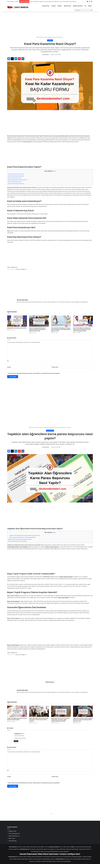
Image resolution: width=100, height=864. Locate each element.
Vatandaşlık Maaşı (12, 840)
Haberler (60, 5)
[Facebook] (8, 58)
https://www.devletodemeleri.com (52, 851)
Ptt (85, 5)
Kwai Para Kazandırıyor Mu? (14, 181)
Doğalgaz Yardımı (12, 831)
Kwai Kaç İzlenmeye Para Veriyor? (16, 183)
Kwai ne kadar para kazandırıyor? (16, 176)
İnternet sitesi (55, 367)
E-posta (9, 367)
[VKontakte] (22, 58)
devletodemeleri (45, 54)
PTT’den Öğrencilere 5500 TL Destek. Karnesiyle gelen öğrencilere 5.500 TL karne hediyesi (51, 1)
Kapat (54, 171)
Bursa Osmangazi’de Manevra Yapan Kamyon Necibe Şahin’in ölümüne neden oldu (37, 329)
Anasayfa (40, 37)
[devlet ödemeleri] (17, 7)
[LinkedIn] (15, 58)
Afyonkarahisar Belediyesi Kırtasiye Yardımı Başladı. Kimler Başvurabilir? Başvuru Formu (61, 329)
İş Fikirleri (45, 37)
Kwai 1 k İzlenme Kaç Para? (14, 177)
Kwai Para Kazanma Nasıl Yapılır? (16, 174)
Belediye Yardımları (78, 5)
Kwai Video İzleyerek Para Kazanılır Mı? (17, 179)
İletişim (90, 5)
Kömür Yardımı (11, 838)
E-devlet (53, 5)
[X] (12, 58)
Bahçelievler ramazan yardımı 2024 (16, 328)
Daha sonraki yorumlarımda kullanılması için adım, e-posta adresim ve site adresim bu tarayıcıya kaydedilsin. (34, 373)
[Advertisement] (50, 24)
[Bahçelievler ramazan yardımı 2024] (17, 321)
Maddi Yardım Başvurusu (14, 836)
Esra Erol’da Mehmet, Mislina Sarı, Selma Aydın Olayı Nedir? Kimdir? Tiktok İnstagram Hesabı (82, 329)
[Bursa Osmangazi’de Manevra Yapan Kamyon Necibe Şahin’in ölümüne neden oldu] (39, 321)
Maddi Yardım (67, 5)
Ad (7, 360)
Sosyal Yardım (45, 5)
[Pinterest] (19, 58)
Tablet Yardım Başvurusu (14, 833)
